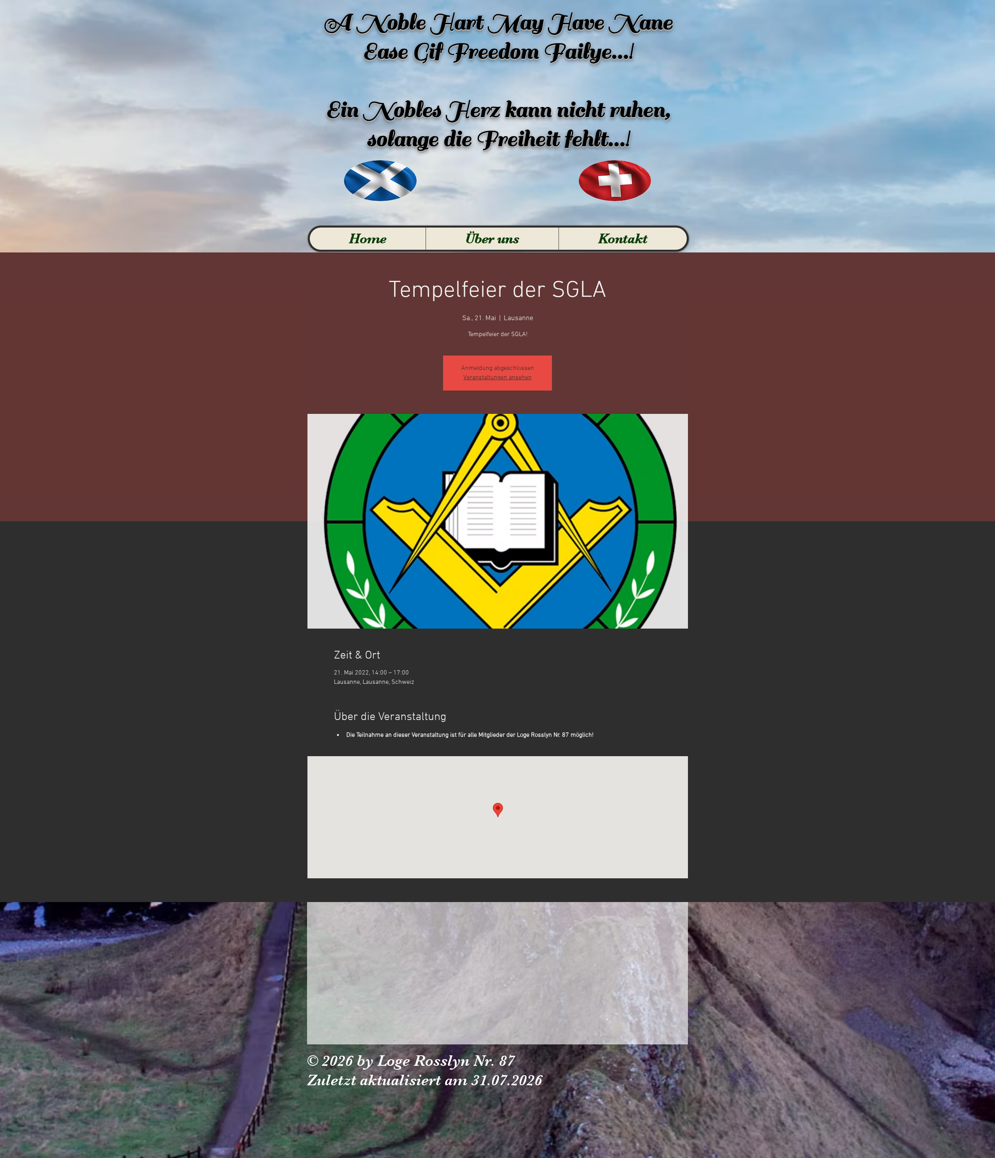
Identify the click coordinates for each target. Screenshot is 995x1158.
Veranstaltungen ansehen (497, 378)
